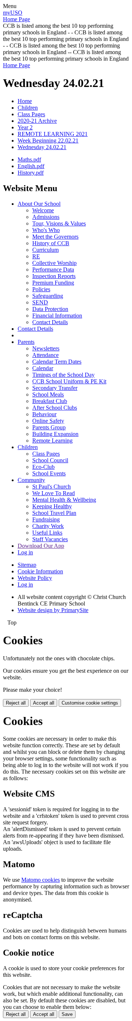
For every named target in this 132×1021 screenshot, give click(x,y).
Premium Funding (53, 283)
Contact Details (50, 322)
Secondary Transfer (54, 388)
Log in (25, 552)
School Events (49, 473)
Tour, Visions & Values (59, 223)
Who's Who (46, 230)
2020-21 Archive (37, 121)
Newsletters (45, 348)
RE (36, 256)
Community (31, 480)
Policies (41, 289)
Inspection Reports (54, 276)
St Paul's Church (51, 486)
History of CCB (50, 243)
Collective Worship (54, 263)
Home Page (16, 19)
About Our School (39, 204)
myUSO (12, 13)
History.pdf (31, 173)
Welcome (43, 210)
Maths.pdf (29, 159)
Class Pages (31, 114)
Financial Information (57, 315)
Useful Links (47, 533)
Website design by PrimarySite (53, 610)
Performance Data (53, 269)
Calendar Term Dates (56, 361)
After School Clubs (54, 408)
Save (67, 1014)
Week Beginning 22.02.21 (48, 140)
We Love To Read (53, 493)
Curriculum (45, 250)
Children (28, 108)
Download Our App (41, 546)
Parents (26, 342)
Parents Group (49, 427)
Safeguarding (47, 296)
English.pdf (31, 166)
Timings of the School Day (63, 375)
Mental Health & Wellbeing (64, 500)
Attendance (45, 355)
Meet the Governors (55, 237)
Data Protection (50, 309)
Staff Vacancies (50, 539)
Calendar (42, 368)
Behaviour (44, 414)
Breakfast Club (49, 401)
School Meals (48, 394)
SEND (40, 302)
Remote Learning (52, 440)
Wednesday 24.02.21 (42, 147)
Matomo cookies (40, 880)
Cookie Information (40, 571)
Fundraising (46, 519)
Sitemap (27, 565)
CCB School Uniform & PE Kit (69, 381)
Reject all (16, 703)
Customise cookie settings (90, 703)
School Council (50, 460)
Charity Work (48, 526)
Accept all (43, 703)
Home (25, 101)
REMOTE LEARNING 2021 (53, 134)
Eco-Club (43, 467)
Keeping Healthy (52, 506)
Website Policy (35, 578)
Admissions (45, 217)
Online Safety (48, 421)
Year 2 (25, 127)
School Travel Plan (54, 513)
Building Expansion (55, 434)
